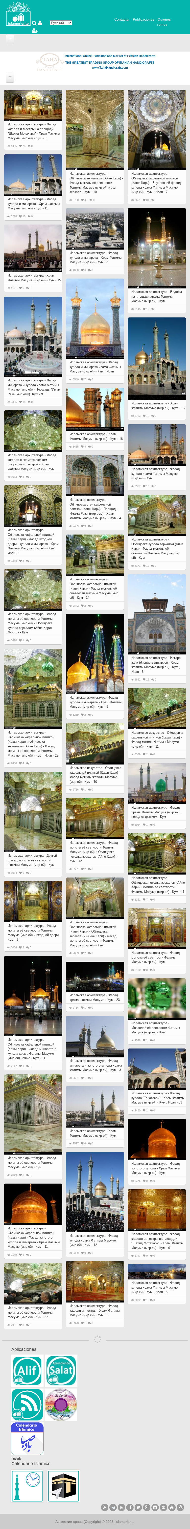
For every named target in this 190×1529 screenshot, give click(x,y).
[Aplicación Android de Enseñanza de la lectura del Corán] (27, 1371)
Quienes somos (164, 21)
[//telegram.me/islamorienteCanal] (113, 1507)
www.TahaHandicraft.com (110, 67)
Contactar (122, 19)
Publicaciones (143, 19)
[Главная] (18, 13)
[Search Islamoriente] (35, 24)
